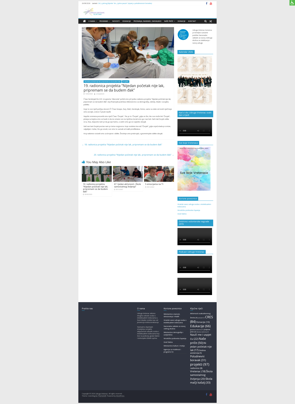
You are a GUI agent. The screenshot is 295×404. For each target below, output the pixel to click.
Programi (103, 21)
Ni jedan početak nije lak (201, 346)
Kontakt (192, 21)
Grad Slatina (181, 214)
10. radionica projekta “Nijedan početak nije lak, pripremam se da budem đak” (95, 188)
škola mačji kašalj (201, 380)
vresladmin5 (100, 94)
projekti (199, 364)
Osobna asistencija (198, 351)
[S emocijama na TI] (159, 167)
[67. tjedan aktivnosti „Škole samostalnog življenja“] (128, 167)
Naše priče (168, 21)
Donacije (181, 21)
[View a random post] (210, 21)
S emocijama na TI (154, 184)
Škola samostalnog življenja (201, 375)
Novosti (116, 21)
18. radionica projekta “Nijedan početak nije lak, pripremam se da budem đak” (122, 144)
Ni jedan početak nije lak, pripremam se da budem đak (102, 82)
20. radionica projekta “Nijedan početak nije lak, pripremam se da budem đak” (134, 154)
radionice (196, 368)
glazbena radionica (196, 329)
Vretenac (198, 371)
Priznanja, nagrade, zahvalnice (147, 21)
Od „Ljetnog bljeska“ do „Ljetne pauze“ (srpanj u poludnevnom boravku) (125, 3)
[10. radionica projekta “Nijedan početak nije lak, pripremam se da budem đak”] (97, 167)
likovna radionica (203, 332)
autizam (201, 318)
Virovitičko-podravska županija (188, 210)
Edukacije (126, 21)
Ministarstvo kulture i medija (174, 346)
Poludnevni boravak (198, 358)
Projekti (125, 82)
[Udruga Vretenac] (84, 21)
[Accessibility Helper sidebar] (292, 3)
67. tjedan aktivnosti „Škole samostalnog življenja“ (127, 185)
